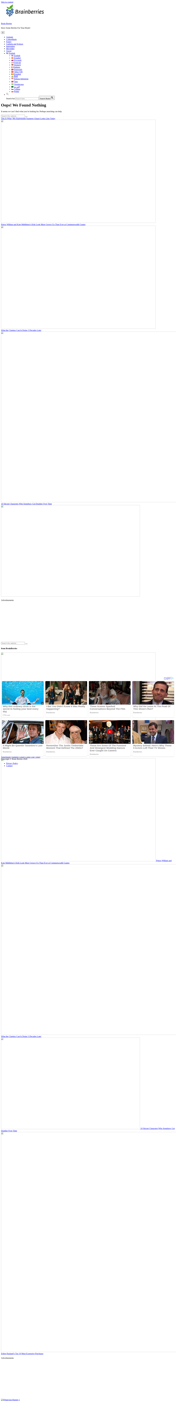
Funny (8, 42)
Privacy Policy (12, 763)
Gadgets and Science (14, 44)
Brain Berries (6, 23)
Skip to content (7, 2)
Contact (9, 766)
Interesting (10, 46)
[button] (7, 94)
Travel (8, 51)
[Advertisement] (78, 622)
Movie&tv (10, 49)
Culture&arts (11, 39)
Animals (9, 37)
